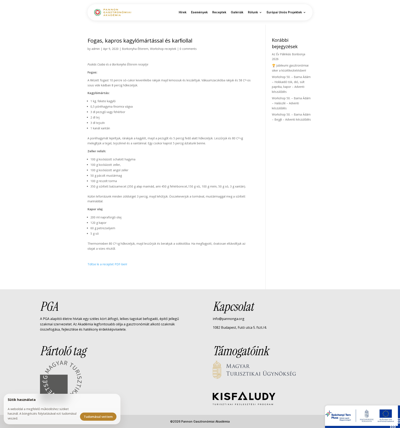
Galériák (237, 12)
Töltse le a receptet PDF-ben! (107, 264)
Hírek (182, 12)
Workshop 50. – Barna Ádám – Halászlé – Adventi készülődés (291, 103)
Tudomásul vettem (98, 416)
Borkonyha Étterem (135, 49)
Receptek (219, 12)
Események (199, 12)
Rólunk (253, 12)
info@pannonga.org (228, 318)
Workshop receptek (163, 49)
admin (95, 49)
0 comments (188, 49)
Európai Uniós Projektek (284, 12)
